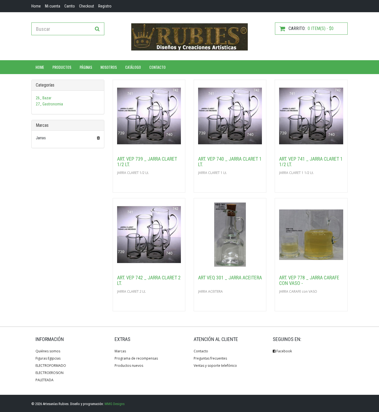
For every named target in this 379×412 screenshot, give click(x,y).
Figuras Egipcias (48, 358)
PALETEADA (45, 380)
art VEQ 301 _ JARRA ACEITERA (230, 277)
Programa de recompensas (136, 358)
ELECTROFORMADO (51, 365)
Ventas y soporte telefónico (215, 365)
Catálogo (133, 67)
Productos (61, 67)
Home (40, 67)
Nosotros (108, 67)
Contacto (157, 67)
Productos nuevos (129, 365)
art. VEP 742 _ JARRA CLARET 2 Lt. (149, 280)
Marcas (120, 351)
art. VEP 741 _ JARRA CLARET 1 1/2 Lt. (311, 161)
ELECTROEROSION (50, 372)
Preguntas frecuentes (210, 358)
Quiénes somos (48, 351)
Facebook (284, 351)
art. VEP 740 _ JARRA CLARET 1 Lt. (230, 161)
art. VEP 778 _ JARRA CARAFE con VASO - (309, 280)
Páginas (86, 67)
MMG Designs (115, 404)
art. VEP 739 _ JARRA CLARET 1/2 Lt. (147, 161)
